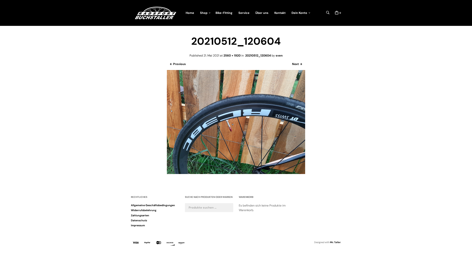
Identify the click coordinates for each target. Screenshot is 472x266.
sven (279, 55)
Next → (297, 64)
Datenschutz (139, 220)
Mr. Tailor (335, 242)
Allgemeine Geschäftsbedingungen (153, 205)
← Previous (178, 64)
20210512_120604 (258, 55)
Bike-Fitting (224, 13)
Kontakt (280, 13)
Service (243, 13)
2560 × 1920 (232, 55)
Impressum (138, 225)
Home (190, 13)
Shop (203, 13)
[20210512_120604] (236, 173)
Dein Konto (299, 13)
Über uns (261, 13)
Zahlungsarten (140, 215)
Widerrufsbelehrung (143, 210)
